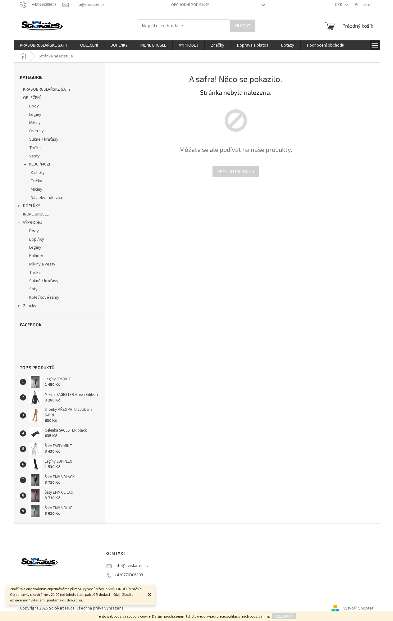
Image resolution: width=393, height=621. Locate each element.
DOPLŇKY (31, 206)
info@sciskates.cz (132, 566)
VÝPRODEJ (32, 223)
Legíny (35, 114)
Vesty (34, 156)
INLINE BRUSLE (36, 214)
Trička (35, 148)
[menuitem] (44, 45)
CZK (339, 4)
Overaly (36, 131)
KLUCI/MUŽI (39, 164)
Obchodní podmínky (190, 5)
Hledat (242, 25)
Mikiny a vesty (42, 264)
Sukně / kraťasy (43, 139)
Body (34, 106)
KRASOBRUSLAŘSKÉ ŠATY (47, 89)
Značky (29, 306)
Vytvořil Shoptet (358, 608)
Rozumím (284, 616)
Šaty (33, 289)
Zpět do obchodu (235, 171)
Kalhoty (38, 173)
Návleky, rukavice (47, 198)
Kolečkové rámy (44, 297)
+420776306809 (129, 575)
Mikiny (35, 123)
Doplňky (36, 239)
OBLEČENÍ (32, 98)
